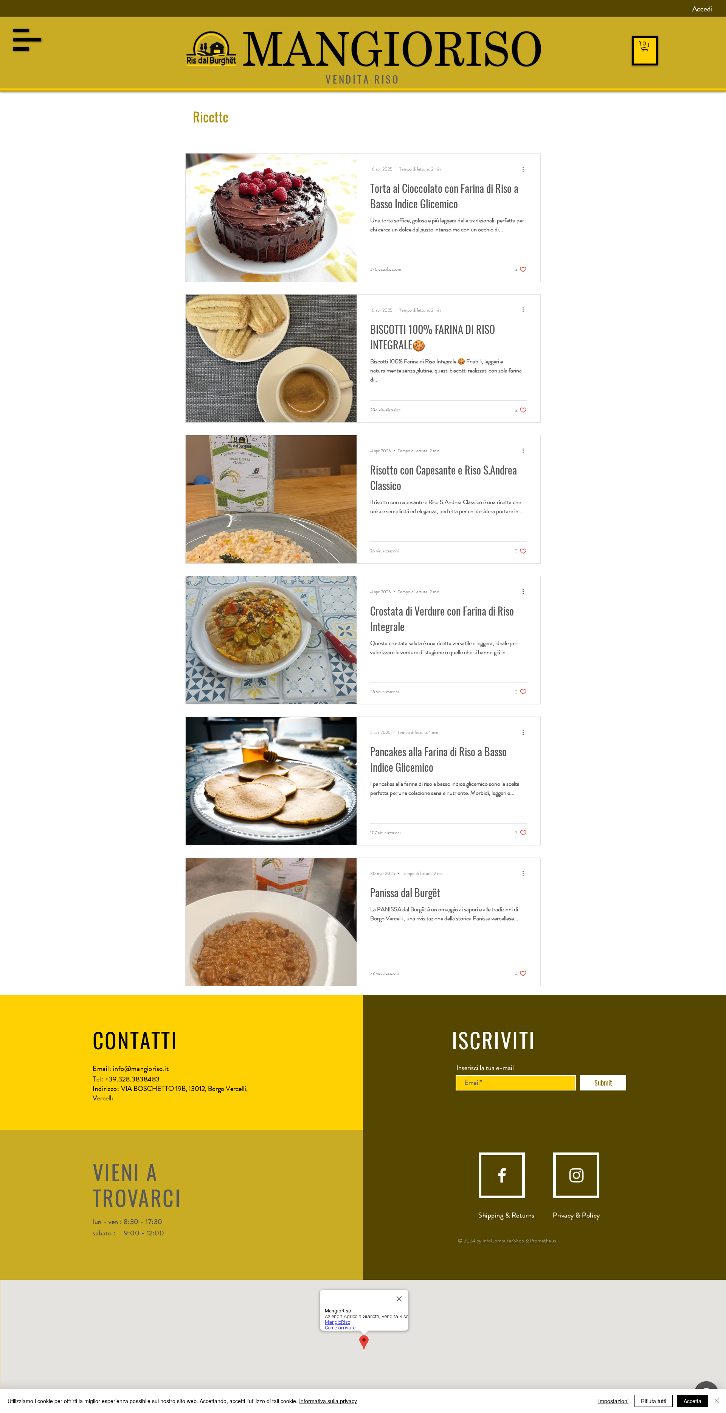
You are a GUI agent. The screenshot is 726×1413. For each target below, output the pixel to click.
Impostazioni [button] (613, 1401)
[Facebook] (502, 1175)
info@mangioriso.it (141, 1068)
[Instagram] (576, 1175)
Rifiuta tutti (653, 1401)
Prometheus (543, 1240)
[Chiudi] (716, 1401)
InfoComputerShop (503, 1240)
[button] (27, 40)
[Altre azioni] (525, 169)
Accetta (692, 1401)
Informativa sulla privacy (328, 1401)
